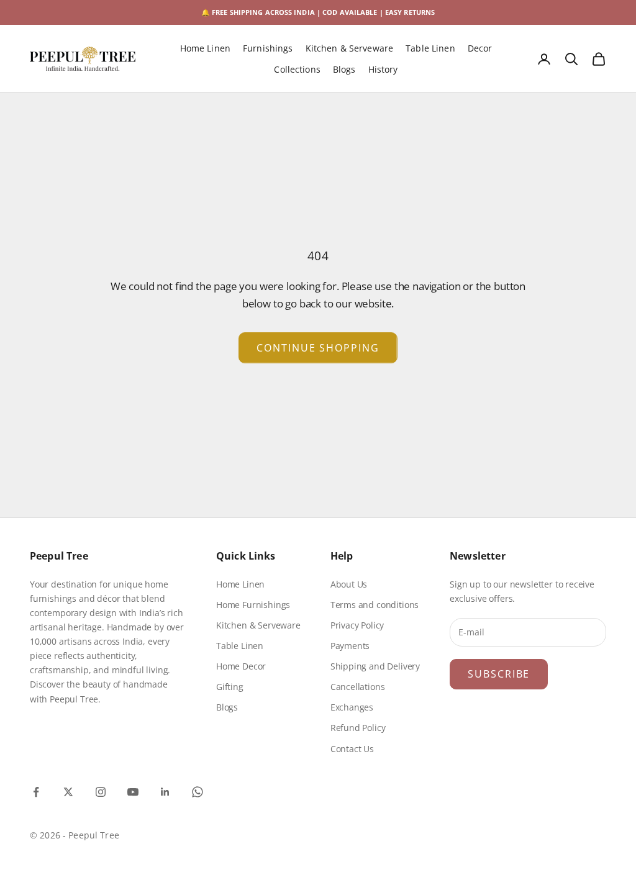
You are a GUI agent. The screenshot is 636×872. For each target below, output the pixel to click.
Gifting (229, 687)
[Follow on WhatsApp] (197, 792)
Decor (480, 48)
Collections (297, 69)
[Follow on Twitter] (68, 792)
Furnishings (268, 48)
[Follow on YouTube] (133, 792)
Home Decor (241, 666)
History (383, 69)
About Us (349, 584)
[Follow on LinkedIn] (165, 792)
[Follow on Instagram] (100, 792)
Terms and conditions (374, 605)
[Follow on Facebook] (36, 792)
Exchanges (351, 707)
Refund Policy (358, 727)
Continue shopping (318, 348)
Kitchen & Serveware (350, 48)
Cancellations (357, 687)
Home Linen (205, 48)
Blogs (344, 69)
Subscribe (499, 674)
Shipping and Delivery (375, 666)
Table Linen (430, 48)
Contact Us (352, 749)
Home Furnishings (253, 605)
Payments (350, 646)
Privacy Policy (357, 625)
